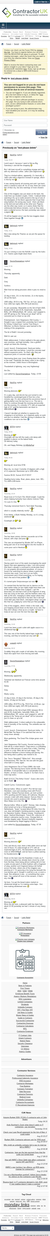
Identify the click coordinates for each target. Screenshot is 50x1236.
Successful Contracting (25, 1021)
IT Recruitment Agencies (25, 1105)
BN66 (30, 991)
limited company (35, 1201)
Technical (38, 36)
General (15, 32)
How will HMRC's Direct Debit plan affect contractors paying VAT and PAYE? (25, 1161)
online (38, 1205)
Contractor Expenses (25, 1031)
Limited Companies (25, 1002)
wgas (38, 1208)
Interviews (25, 1046)
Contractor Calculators (25, 1026)
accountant (7, 1199)
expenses (38, 1199)
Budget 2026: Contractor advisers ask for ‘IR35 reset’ (25, 1140)
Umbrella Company (25, 1007)
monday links (16, 1204)
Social (18, 38)
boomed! (17, 1199)
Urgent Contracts (25, 1038)
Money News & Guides (25, 1015)
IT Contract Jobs (25, 1035)
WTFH (12, 427)
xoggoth (13, 643)
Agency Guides (25, 1052)
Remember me (9, 130)
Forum (8, 44)
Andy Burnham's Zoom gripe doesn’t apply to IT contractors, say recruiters (25, 1126)
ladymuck (13, 226)
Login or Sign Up (41, 2)
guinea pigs (19, 1201)
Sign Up (44, 137)
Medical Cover (25, 1097)
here (25, 69)
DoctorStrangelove (17, 261)
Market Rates (25, 1041)
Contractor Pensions (25, 1094)
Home (25, 983)
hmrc (24, 1201)
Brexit (21, 32)
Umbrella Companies (31, 34)
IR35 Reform (29, 36)
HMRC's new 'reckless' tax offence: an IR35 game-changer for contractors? (25, 1168)
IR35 (19, 991)
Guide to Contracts (25, 1018)
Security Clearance (25, 1044)
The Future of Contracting (16, 36)
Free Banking (25, 1086)
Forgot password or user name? (11, 133)
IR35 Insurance (25, 1081)
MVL (25, 1029)
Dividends (25, 1004)
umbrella (34, 1208)
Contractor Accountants (25, 1102)
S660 (25, 991)
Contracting (7, 32)
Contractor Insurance (25, 1075)
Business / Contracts (31, 32)
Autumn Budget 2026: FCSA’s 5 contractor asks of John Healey (25, 1118)
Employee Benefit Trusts (25, 994)
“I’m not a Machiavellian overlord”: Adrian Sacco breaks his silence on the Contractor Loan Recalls (25, 1176)
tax (42, 1205)
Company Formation (25, 1089)
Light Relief (24, 38)
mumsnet (33, 1205)
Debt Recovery (25, 1092)
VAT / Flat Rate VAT (25, 1010)
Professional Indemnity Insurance (25, 1078)
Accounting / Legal (17, 34)
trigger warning (26, 1208)
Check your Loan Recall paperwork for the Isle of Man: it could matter (25, 1133)
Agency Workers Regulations (25, 996)
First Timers (25, 988)
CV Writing (25, 1049)
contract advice (30, 1199)
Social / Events (34, 38)
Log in (41, 132)
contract (23, 1199)
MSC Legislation (25, 999)
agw (13, 1199)
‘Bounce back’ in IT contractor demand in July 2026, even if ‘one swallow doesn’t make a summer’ (25, 1183)
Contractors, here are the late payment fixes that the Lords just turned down (25, 1153)
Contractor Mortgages (25, 1083)
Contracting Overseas (25, 1023)
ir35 (28, 1201)
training (19, 1208)
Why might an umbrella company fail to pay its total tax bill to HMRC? (25, 1146)
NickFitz (13, 155)
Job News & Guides (25, 1013)
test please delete (20, 78)
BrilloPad (30, 445)
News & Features (25, 986)
